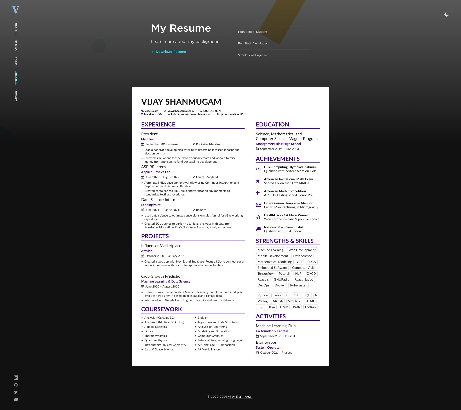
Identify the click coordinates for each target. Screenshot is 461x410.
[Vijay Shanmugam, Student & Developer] (15, 11)
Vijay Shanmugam (240, 396)
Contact (15, 95)
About (15, 62)
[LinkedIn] (16, 377)
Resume (15, 78)
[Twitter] (16, 392)
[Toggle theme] (446, 14)
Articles (15, 45)
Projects (15, 28)
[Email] (16, 399)
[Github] (16, 384)
